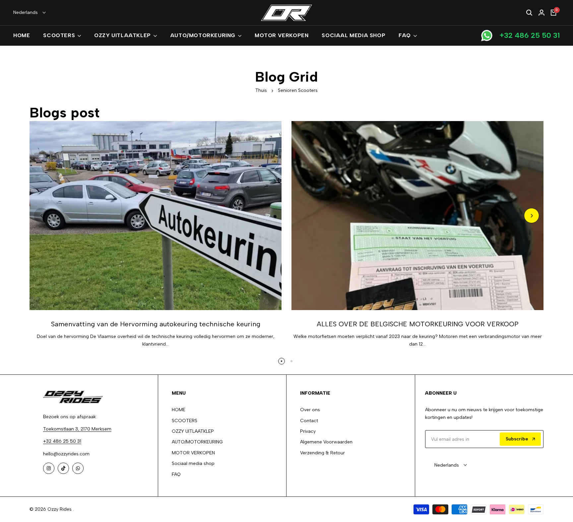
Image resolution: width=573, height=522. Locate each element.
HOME (178, 410)
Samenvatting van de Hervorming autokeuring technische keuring (155, 324)
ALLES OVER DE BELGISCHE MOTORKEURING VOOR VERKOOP (417, 324)
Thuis (261, 90)
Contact (309, 421)
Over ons (310, 410)
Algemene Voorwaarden (326, 442)
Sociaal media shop (193, 463)
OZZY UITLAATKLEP (193, 431)
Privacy (308, 431)
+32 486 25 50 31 (529, 35)
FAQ (176, 474)
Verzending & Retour (322, 453)
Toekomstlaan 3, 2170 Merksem (77, 429)
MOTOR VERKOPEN (193, 453)
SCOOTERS (184, 421)
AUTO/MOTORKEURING (197, 442)
